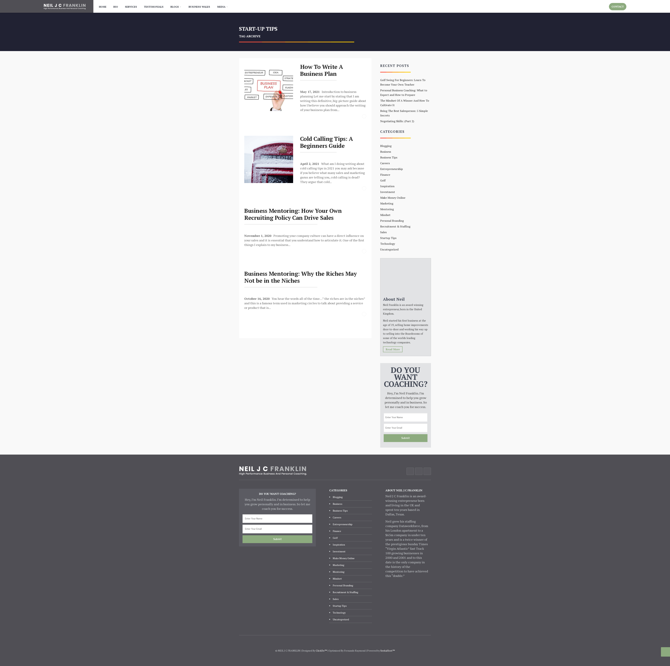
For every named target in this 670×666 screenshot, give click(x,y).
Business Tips (388, 157)
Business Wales (199, 6)
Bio (115, 6)
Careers (385, 163)
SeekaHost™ (387, 650)
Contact (618, 6)
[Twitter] (418, 471)
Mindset (385, 215)
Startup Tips (388, 238)
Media (221, 6)
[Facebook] (410, 471)
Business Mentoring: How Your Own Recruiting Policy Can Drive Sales (293, 214)
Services (131, 6)
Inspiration (387, 186)
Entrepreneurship (391, 169)
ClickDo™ (321, 650)
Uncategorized (389, 249)
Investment (387, 192)
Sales (383, 232)
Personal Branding (392, 221)
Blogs (174, 6)
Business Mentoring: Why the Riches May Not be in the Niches (300, 277)
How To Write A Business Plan (321, 70)
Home (102, 6)
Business (385, 152)
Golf (383, 180)
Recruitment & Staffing (395, 226)
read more (393, 349)
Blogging (386, 146)
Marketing (386, 203)
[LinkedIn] (427, 471)
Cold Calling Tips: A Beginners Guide (326, 142)
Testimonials (153, 6)
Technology (387, 244)
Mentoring (387, 209)
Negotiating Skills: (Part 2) (397, 121)
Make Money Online (392, 198)
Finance (385, 175)
